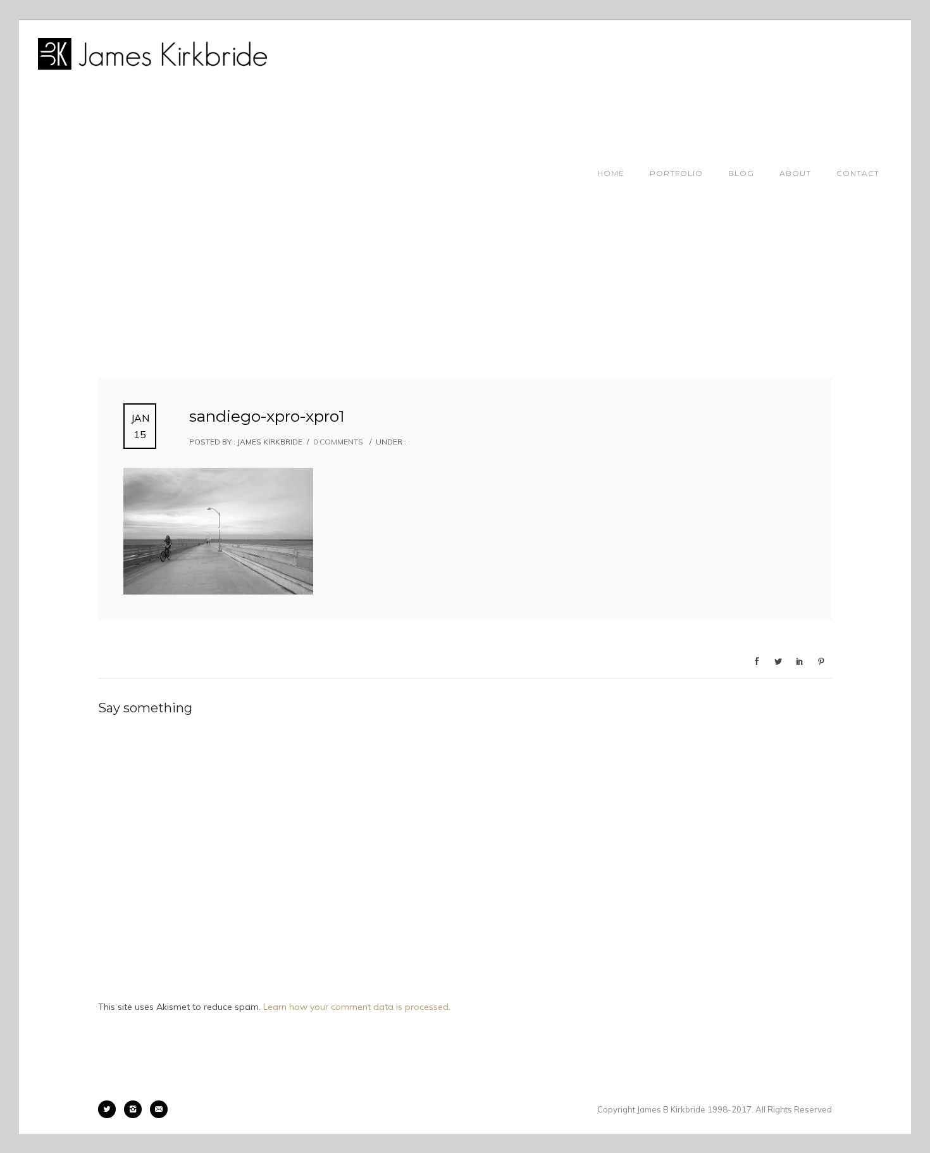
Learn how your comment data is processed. (356, 1006)
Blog (741, 173)
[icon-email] (159, 1109)
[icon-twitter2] (110, 1109)
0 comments (338, 441)
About (795, 173)
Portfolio (676, 173)
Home (610, 173)
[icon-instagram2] (136, 1109)
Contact (857, 173)
